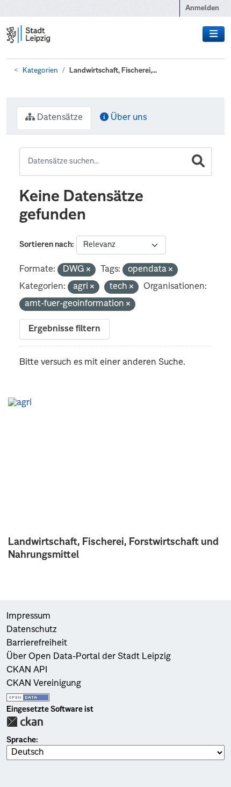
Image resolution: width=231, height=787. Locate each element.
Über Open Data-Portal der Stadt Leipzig (88, 657)
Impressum (28, 616)
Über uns (128, 118)
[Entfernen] (88, 270)
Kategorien (40, 70)
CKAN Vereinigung (43, 683)
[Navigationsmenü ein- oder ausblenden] (214, 34)
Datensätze (59, 118)
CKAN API (26, 670)
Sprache (21, 740)
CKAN (24, 721)
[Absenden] (198, 161)
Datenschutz (31, 630)
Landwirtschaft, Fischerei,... (113, 70)
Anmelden (202, 8)
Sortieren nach (45, 245)
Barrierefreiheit (36, 643)
